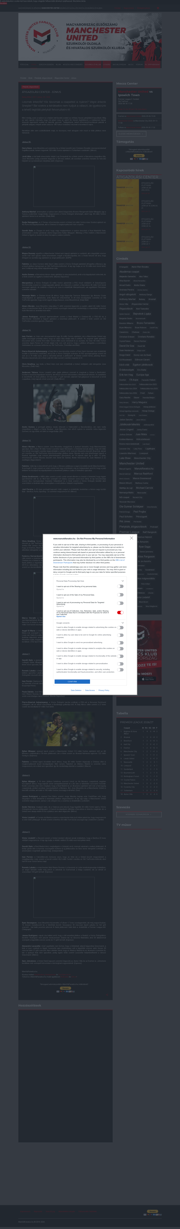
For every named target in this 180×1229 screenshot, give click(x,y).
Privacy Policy (104, 690)
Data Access (90, 690)
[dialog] (90, 614)
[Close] (132, 539)
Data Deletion (76, 690)
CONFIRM (72, 682)
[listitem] (90, 581)
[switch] (120, 586)
